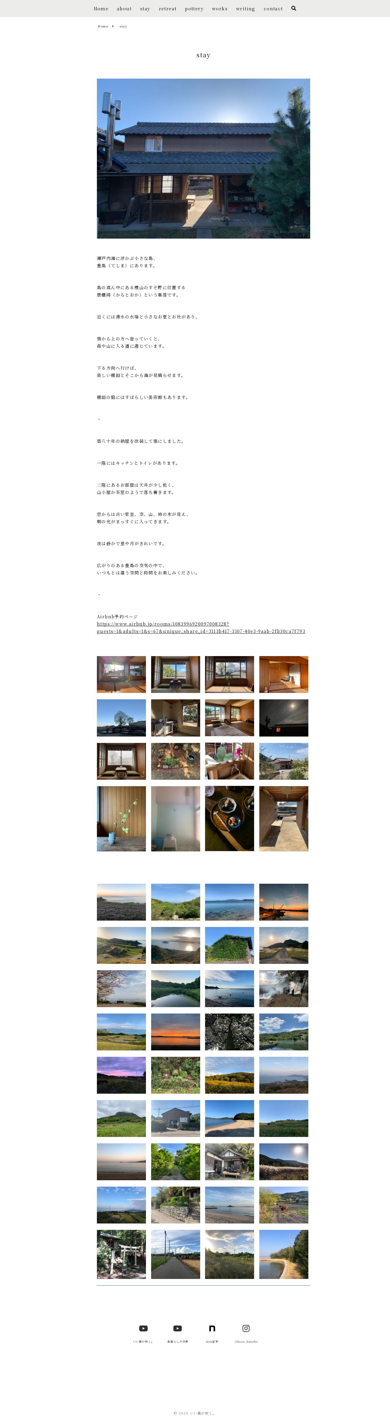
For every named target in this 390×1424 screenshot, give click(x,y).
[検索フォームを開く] (293, 8)
